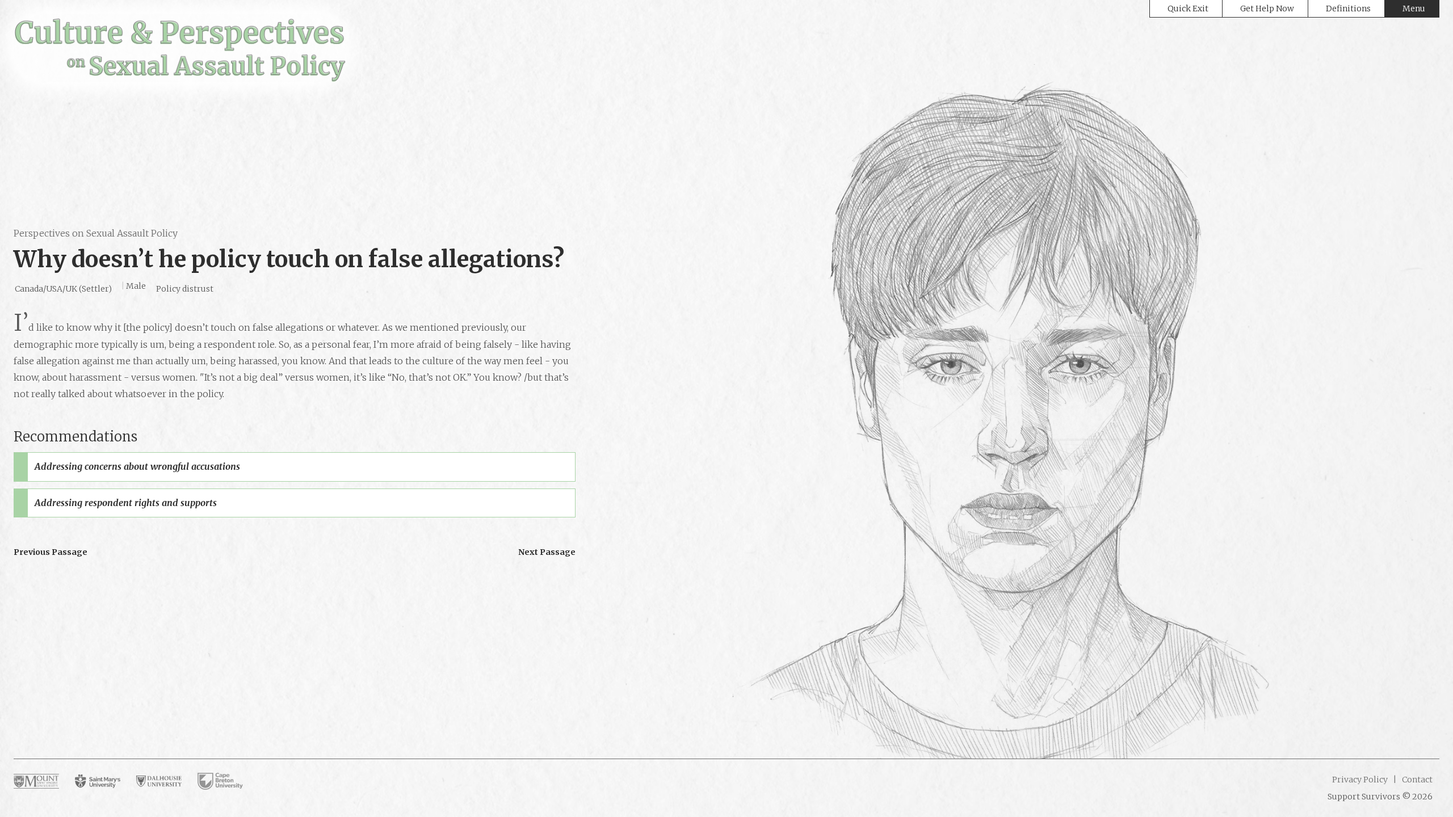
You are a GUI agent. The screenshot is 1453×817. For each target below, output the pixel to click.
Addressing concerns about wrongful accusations (137, 466)
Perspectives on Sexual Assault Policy (96, 233)
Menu (1413, 8)
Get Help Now (1267, 8)
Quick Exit (1188, 8)
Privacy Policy (1360, 779)
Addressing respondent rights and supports (126, 502)
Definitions (1348, 8)
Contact (1416, 779)
